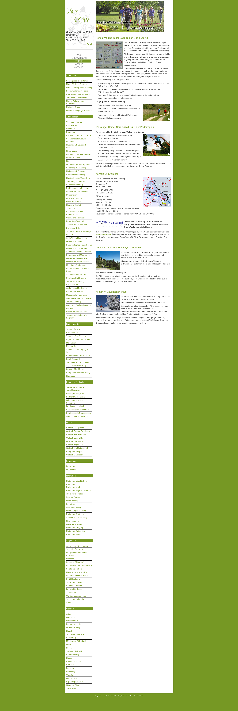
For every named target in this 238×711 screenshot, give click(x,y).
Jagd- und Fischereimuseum (78, 305)
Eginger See (71, 346)
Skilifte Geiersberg (74, 569)
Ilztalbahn (70, 128)
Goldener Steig (72, 685)
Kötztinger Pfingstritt (75, 393)
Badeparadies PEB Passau (78, 355)
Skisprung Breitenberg (76, 168)
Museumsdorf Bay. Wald (76, 295)
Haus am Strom (73, 158)
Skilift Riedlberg (73, 579)
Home (78, 55)
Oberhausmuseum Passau (78, 262)
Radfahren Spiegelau (75, 531)
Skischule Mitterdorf (74, 562)
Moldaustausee (73, 343)
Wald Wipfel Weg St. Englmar (79, 298)
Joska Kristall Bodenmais (77, 288)
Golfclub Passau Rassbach (78, 431)
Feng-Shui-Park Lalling (76, 221)
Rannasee (70, 376)
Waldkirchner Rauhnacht (77, 416)
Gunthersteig (72, 678)
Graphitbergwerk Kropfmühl (78, 164)
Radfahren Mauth (74, 534)
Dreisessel (70, 617)
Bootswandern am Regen (77, 91)
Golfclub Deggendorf (75, 428)
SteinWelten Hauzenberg (77, 238)
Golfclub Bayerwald (74, 444)
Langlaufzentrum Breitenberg (79, 565)
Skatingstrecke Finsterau (77, 81)
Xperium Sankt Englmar (76, 225)
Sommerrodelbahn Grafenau (78, 251)
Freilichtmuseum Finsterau (78, 188)
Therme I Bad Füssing (76, 336)
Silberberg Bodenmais (76, 181)
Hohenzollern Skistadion (76, 572)
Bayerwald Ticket (73, 228)
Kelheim (69, 308)
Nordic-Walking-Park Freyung (79, 87)
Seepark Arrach (73, 329)
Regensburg (71, 151)
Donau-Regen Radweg (76, 511)
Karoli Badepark (73, 359)
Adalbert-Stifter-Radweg (76, 517)
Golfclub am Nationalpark (77, 448)
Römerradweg (72, 521)
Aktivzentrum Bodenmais (77, 546)
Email (89, 44)
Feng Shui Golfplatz (74, 451)
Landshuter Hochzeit (75, 406)
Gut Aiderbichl (72, 285)
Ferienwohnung (79, 58)
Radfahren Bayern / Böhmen (78, 490)
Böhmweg (70, 671)
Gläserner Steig (73, 627)
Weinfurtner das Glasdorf (77, 191)
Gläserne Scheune (74, 241)
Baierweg (70, 668)
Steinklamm (71, 688)
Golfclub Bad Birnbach (76, 434)
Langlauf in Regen (74, 589)
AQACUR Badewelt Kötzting (78, 339)
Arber (68, 602)
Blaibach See (72, 333)
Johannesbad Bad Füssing (78, 362)
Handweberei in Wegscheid (78, 178)
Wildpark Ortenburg (74, 185)
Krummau (70, 132)
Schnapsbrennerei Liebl (76, 274)
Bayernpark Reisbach (75, 291)
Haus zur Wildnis (73, 201)
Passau (69, 235)
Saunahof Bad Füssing (76, 369)
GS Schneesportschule (76, 596)
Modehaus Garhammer (76, 265)
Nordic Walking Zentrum (76, 84)
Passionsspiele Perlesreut (77, 409)
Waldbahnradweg (73, 507)
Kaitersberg (71, 638)
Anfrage (78, 67)
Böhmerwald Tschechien (76, 248)
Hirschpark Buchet (74, 198)
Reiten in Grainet (73, 107)
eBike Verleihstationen (76, 494)
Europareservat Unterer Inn (78, 255)
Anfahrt (79, 64)
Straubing (70, 208)
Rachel (69, 658)
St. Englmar (71, 592)
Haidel (69, 631)
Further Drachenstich (75, 397)
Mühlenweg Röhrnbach (76, 641)
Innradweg (70, 504)
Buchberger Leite (73, 624)
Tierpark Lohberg (73, 301)
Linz (68, 161)
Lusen (69, 648)
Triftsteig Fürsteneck (75, 634)
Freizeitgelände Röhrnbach (78, 94)
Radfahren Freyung (74, 527)
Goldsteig (70, 675)
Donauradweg (72, 501)
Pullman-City (71, 125)
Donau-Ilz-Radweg (74, 524)
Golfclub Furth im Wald (76, 441)
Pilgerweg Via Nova (74, 681)
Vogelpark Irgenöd (74, 122)
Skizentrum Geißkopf (75, 582)
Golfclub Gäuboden (74, 455)
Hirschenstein (72, 621)
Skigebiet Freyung (74, 586)
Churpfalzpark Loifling (75, 175)
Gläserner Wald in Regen (77, 258)
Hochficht (70, 559)
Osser (68, 644)
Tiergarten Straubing (75, 281)
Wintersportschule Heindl (77, 575)
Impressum (71, 466)
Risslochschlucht (73, 661)
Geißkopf (70, 665)
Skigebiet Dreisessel (75, 549)
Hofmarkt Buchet (73, 205)
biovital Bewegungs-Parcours (79, 110)
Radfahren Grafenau (75, 514)
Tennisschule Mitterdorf (76, 98)
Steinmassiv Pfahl (74, 651)
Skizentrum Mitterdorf (75, 599)
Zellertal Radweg (73, 497)
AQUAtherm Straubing (76, 366)
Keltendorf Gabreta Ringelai (78, 154)
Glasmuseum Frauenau (76, 312)
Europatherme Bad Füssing (78, 372)
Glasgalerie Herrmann (76, 218)
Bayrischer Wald (103, 234)
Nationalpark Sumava (75, 171)
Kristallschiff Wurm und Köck (78, 135)
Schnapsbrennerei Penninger (79, 231)
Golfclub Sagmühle (74, 438)
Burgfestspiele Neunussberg (78, 413)
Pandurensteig (72, 654)
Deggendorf (71, 195)
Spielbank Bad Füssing (76, 278)
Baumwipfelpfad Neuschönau (79, 245)
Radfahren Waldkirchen (76, 481)
